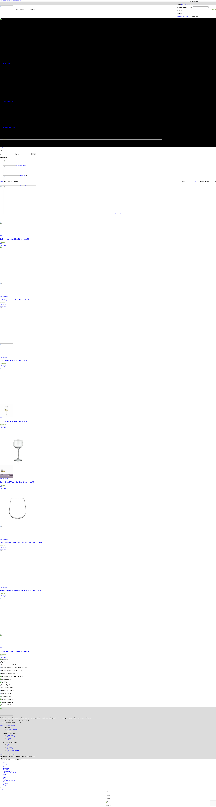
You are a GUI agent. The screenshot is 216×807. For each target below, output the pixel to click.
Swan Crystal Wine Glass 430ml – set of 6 (14, 651)
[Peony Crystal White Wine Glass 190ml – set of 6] (18, 464)
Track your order (11, 737)
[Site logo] (6, 14)
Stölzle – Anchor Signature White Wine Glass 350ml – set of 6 (21, 590)
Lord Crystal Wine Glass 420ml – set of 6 (14, 360)
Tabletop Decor (11, 749)
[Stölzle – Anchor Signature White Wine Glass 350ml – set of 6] (18, 585)
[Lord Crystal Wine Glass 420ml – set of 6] (18, 342)
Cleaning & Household (13, 750)
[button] (3, 244)
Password (180, 10)
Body (8, 752)
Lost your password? (182, 16)
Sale (8, 744)
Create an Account (186, 4)
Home (2, 181)
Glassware (9, 746)
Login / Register (7, 785)
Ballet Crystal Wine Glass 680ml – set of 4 (14, 300)
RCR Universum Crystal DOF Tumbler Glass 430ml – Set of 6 (21, 543)
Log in (179, 13)
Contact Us (10, 735)
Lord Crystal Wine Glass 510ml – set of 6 (14, 421)
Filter (34, 154)
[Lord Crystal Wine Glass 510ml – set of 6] (18, 403)
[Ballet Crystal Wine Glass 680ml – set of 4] (18, 282)
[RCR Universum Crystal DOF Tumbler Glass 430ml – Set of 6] (18, 525)
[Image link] (6, 715)
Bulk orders (10, 740)
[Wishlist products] (210, 9)
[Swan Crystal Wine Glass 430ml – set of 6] (18, 633)
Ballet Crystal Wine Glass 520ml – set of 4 (14, 239)
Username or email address (185, 7)
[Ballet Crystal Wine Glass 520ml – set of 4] (18, 221)
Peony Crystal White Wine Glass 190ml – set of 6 (17, 482)
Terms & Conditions (12, 729)
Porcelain (9, 747)
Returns (9, 731)
